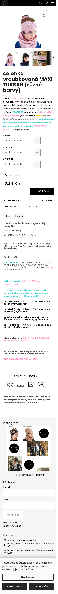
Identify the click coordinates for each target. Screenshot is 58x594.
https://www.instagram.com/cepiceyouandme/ (30, 551)
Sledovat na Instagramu (31, 474)
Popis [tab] (9, 215)
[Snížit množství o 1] (10, 191)
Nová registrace (11, 522)
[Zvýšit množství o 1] (25, 191)
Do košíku (44, 191)
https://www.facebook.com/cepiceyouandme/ (30, 545)
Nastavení (28, 577)
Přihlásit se (13, 515)
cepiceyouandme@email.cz (22, 540)
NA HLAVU (33, 206)
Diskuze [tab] (19, 215)
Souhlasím (41, 586)
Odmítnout (14, 586)
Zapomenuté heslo (13, 526)
